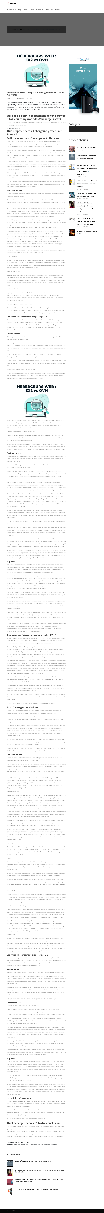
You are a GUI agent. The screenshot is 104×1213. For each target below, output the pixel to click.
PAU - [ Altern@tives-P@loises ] (87, 147)
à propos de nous (28, 10)
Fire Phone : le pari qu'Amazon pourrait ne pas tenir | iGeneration (36, 1189)
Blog (19, 10)
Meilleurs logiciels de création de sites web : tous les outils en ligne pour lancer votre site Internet (39, 1180)
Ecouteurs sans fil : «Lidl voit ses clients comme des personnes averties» (87, 184)
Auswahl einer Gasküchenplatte (87, 231)
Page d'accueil (11, 10)
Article (20, 29)
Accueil (14, 29)
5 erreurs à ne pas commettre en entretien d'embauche (33, 1161)
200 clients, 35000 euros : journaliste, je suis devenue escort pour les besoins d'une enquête (39, 1171)
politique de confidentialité (44, 10)
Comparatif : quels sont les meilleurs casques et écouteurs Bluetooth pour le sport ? (87, 221)
